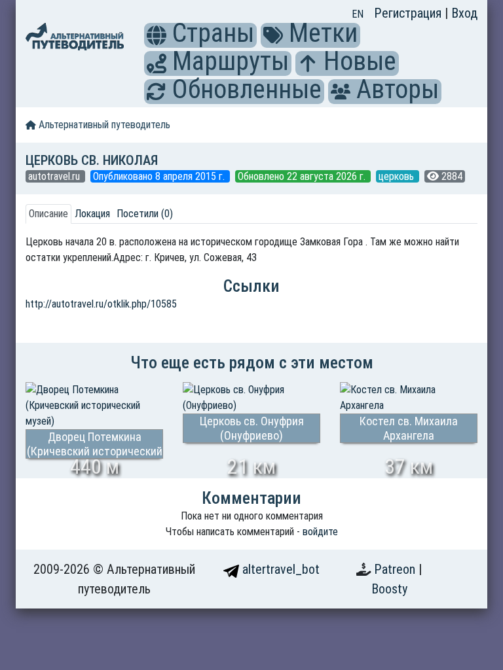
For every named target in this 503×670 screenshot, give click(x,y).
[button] (156, 35)
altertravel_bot (279, 569)
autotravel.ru (55, 176)
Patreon (396, 569)
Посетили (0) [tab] (145, 213)
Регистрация (409, 13)
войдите (320, 531)
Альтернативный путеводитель (103, 124)
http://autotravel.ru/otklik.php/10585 (101, 304)
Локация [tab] (92, 213)
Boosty (389, 589)
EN (357, 14)
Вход (464, 13)
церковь (398, 176)
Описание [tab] (48, 213)
